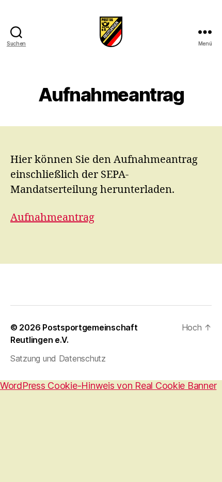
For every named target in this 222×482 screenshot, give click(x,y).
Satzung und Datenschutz (58, 358)
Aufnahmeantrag (52, 217)
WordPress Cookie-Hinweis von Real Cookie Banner (108, 385)
